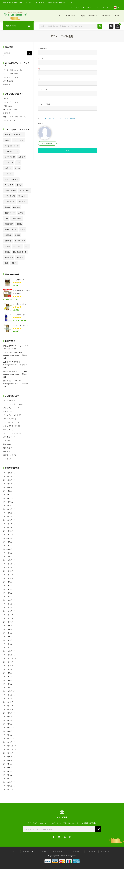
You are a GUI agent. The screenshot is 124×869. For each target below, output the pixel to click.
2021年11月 (8, 662)
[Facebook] (54, 837)
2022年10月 (8, 622)
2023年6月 (7, 593)
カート (5, 98)
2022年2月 (7, 651)
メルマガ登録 (8, 81)
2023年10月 (8, 578)
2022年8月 (7, 629)
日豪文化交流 (8, 455)
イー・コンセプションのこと (14, 404)
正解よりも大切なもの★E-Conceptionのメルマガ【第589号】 (15, 365)
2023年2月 (7, 607)
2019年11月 (8, 749)
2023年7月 (7, 589)
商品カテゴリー (71, 16)
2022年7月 (7, 633)
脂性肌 (7, 252)
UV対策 (7, 135)
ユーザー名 (42, 49)
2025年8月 (7, 513)
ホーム (61, 16)
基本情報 (6, 451)
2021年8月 (7, 673)
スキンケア (7, 419)
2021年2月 (7, 695)
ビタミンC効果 (10, 190)
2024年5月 (7, 553)
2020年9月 (7, 713)
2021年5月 (7, 684)
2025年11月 (8, 502)
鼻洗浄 (14, 263)
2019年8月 (7, 760)
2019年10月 (8, 753)
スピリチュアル (9, 422)
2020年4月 (7, 731)
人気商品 (82, 16)
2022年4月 (7, 644)
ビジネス (6, 430)
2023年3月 (7, 604)
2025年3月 (7, 524)
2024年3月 (7, 560)
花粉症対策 (9, 257)
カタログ (21, 157)
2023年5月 (7, 596)
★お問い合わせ (102, 7)
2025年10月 (8, 505)
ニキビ (19, 185)
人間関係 (6, 440)
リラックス (22, 202)
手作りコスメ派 (10, 229)
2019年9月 (7, 757)
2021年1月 (7, 698)
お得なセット (19, 135)
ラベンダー (22, 196)
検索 (29, 53)
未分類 (5, 459)
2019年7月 (7, 764)
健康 (5, 444)
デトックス (9, 185)
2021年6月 (7, 680)
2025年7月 (7, 516)
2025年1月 (7, 527)
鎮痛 (6, 263)
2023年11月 (8, 575)
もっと (117, 16)
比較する (6, 84)
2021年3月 (7, 691)
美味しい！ (17, 246)
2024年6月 (7, 549)
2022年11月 (8, 618)
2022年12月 (8, 615)
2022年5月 (7, 640)
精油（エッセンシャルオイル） (15, 117)
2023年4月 (7, 600)
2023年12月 (8, 571)
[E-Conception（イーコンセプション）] (15, 16)
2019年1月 (7, 786)
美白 (27, 246)
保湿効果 (16, 207)
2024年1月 (7, 567)
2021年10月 (8, 666)
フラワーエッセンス (11, 433)
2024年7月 (7, 545)
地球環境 (6, 448)
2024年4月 (7, 556)
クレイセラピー (107, 16)
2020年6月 (7, 724)
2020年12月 (8, 702)
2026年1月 (7, 494)
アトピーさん (18, 140)
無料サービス (20, 241)
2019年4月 (7, 775)
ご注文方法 (7, 106)
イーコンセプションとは (79, 7)
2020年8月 (7, 717)
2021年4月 (7, 687)
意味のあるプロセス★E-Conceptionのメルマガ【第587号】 (15, 384)
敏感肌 (17, 235)
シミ (18, 162)
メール (41, 59)
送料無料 (20, 257)
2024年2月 (7, 564)
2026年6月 (7, 480)
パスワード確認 (44, 104)
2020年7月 (7, 720)
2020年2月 (7, 738)
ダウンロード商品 (11, 179)
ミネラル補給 (24, 190)
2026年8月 (7, 473)
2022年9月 (7, 626)
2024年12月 (8, 531)
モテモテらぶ (10, 196)
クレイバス (9, 162)
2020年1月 (7, 742)
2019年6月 (7, 767)
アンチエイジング (11, 151)
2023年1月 (7, 611)
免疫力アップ (10, 213)
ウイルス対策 (10, 157)
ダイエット (9, 174)
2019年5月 (7, 771)
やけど (7, 140)
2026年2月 (7, 491)
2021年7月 (7, 676)
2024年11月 (8, 535)
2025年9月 (7, 509)
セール (17, 168)
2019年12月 (8, 746)
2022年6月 (7, 636)
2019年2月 (7, 782)
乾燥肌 (7, 207)
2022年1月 (7, 655)
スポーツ (8, 168)
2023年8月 (7, 585)
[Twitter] (59, 837)
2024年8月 (7, 542)
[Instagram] (70, 837)
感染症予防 (9, 224)
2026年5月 (7, 484)
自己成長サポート (20, 252)
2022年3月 (7, 647)
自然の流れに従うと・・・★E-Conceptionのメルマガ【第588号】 (15, 374)
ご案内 (5, 411)
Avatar (40, 123)
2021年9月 (7, 669)
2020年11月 (8, 706)
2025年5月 (7, 520)
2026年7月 (7, 476)
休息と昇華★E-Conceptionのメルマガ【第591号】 (16, 347)
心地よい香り (17, 218)
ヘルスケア (105, 852)
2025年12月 (8, 498)
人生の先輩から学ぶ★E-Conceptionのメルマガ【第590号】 (15, 355)
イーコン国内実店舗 (11, 74)
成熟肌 (19, 224)
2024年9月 (7, 538)
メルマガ (6, 437)
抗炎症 (22, 229)
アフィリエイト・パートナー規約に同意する (59, 118)
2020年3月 (7, 735)
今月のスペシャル (10, 109)
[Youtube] (65, 837)
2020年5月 (7, 727)
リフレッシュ (10, 202)
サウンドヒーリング (11, 415)
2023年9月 (7, 582)
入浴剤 (20, 213)
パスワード (42, 89)
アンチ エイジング (12, 146)
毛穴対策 (8, 241)
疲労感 (7, 246)
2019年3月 (7, 778)
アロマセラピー (93, 16)
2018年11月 (8, 789)
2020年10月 (8, 709)
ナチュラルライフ (10, 426)
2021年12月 (8, 658)
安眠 (6, 218)
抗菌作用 (8, 235)
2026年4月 (7, 487)
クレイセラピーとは (11, 77)
